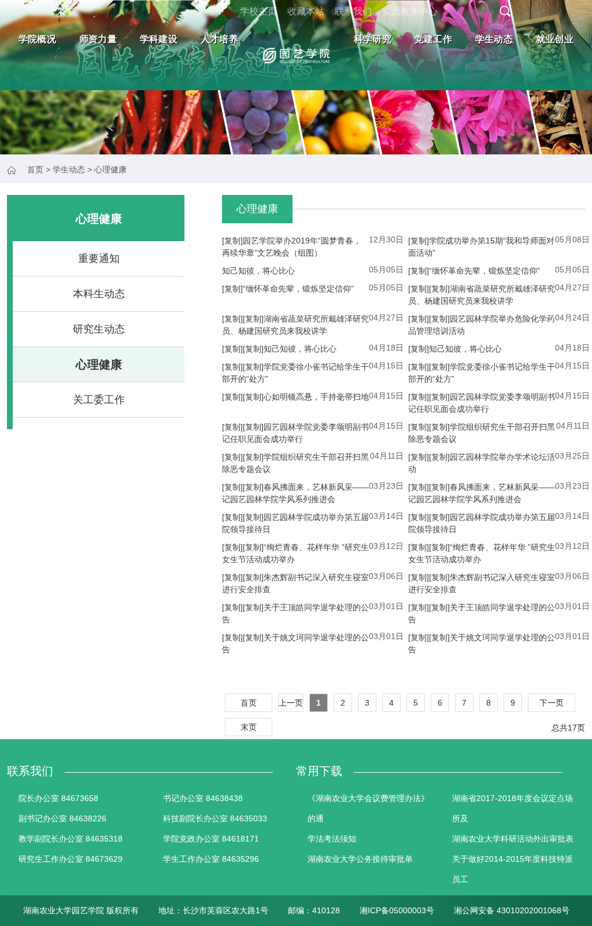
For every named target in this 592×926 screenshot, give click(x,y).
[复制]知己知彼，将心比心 (455, 348)
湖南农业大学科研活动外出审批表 (513, 838)
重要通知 (99, 258)
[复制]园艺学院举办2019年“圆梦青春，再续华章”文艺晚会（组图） (291, 246)
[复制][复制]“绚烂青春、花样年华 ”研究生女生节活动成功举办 (295, 553)
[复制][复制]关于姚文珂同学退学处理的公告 (295, 643)
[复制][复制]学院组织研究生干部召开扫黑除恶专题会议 (481, 433)
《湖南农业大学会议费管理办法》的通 (368, 808)
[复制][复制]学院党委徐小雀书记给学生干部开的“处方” (295, 372)
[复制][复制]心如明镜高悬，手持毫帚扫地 (295, 396)
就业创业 (555, 39)
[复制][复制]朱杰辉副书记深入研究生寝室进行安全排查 (295, 583)
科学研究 (372, 39)
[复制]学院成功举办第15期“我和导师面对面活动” (481, 246)
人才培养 (219, 39)
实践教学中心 (410, 11)
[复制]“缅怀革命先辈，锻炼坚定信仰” (474, 270)
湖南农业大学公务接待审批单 (360, 859)
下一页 (551, 702)
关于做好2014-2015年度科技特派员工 (512, 869)
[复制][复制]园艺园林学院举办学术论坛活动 (481, 463)
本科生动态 (99, 294)
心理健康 (99, 364)
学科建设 (158, 39)
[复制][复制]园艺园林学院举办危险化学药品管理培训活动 (481, 324)
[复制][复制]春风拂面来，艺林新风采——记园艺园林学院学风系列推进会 (295, 493)
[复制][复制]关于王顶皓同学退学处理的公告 (295, 613)
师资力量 (98, 39)
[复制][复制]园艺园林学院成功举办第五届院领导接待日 (295, 523)
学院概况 (37, 39)
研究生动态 (99, 329)
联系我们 (353, 11)
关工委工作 (99, 399)
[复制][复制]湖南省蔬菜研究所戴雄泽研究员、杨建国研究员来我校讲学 (481, 294)
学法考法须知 (332, 838)
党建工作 (433, 39)
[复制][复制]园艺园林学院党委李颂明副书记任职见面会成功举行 (481, 403)
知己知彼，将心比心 (258, 270)
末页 (248, 727)
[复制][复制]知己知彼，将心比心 (279, 348)
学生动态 (494, 39)
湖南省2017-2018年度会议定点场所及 (512, 808)
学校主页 (258, 11)
